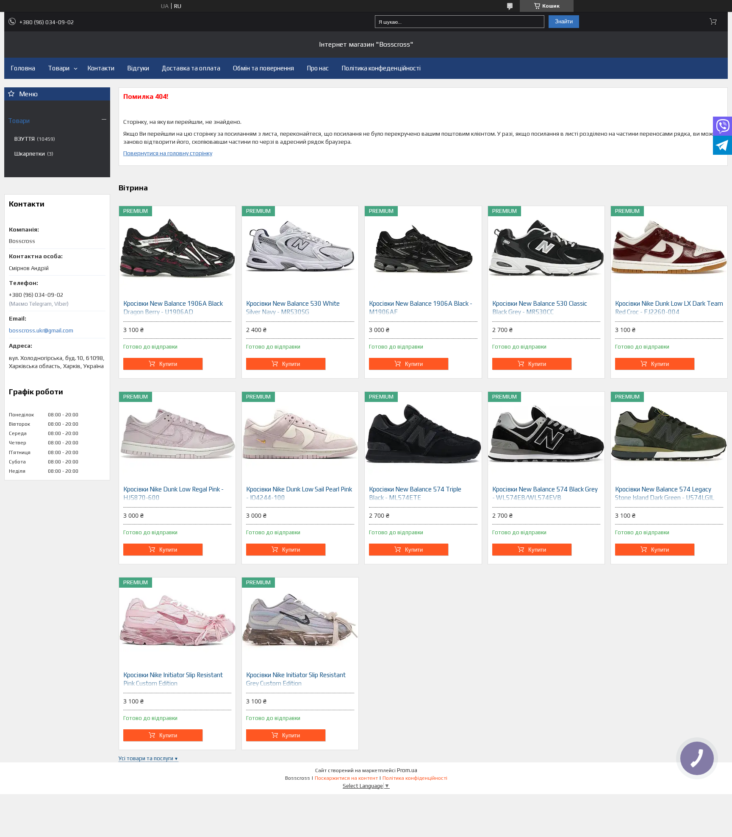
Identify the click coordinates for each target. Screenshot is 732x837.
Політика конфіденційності (415, 778)
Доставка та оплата (191, 68)
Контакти (100, 68)
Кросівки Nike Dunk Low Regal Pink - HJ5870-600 (173, 493)
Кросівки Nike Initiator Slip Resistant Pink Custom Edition (173, 679)
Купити (168, 364)
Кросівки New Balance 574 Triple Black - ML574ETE (415, 493)
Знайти (564, 21)
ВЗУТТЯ (24, 138)
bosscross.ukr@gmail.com (41, 330)
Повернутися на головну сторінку (167, 153)
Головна (23, 68)
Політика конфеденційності (381, 68)
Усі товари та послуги (146, 758)
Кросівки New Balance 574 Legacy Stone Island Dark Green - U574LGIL (664, 493)
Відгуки (138, 68)
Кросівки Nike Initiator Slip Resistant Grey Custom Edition (296, 679)
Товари (58, 68)
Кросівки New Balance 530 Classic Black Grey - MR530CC (539, 307)
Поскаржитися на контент (346, 778)
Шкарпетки (29, 153)
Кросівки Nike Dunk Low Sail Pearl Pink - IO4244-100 (299, 493)
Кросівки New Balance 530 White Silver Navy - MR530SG (293, 307)
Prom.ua (407, 770)
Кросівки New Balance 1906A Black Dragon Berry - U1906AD (173, 307)
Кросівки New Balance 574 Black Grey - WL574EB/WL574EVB (545, 493)
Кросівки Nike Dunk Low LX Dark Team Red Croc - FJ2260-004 (669, 307)
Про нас (318, 68)
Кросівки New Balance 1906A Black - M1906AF (420, 307)
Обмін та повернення (263, 68)
